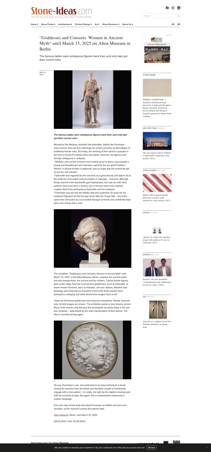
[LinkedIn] (178, 7)
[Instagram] (173, 7)
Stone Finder (47, 24)
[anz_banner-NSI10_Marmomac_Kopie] (157, 50)
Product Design (82, 24)
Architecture (64, 24)
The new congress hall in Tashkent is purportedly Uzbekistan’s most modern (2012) (157, 155)
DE (178, 24)
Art (96, 24)
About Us (126, 24)
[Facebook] (167, 7)
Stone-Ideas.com (61, 10)
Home (33, 24)
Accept (151, 447)
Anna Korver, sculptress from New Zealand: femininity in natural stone (157, 324)
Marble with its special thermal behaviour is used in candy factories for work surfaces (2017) (156, 198)
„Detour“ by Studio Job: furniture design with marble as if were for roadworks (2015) (156, 240)
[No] (207, 447)
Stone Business (110, 24)
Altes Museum (61, 415)
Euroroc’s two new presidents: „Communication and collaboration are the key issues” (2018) (157, 282)
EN (173, 24)
